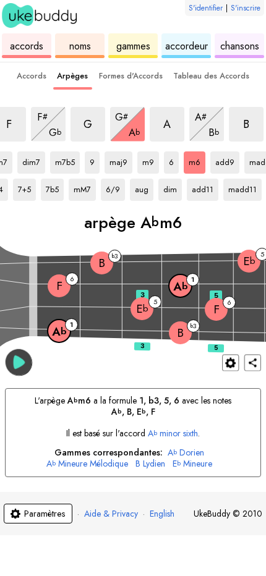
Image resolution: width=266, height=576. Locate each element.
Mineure (192, 464)
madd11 (245, 187)
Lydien (150, 464)
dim (172, 187)
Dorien (186, 453)
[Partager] (252, 362)
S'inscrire (245, 8)
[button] (19, 362)
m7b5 (67, 160)
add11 (205, 187)
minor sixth (173, 433)
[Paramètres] (230, 362)
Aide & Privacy (111, 513)
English (162, 513)
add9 (227, 160)
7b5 (55, 187)
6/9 (115, 187)
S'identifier (206, 8)
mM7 (85, 187)
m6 (197, 160)
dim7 (33, 160)
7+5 (27, 187)
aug (144, 187)
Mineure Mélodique (87, 464)
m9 (150, 160)
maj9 (120, 160)
